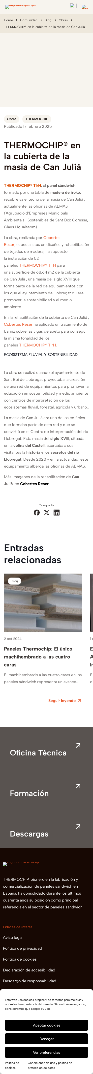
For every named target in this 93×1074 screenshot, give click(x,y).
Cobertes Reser (18, 324)
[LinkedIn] (57, 513)
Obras (63, 20)
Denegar (46, 1039)
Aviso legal (13, 937)
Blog (48, 20)
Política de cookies (20, 959)
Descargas (29, 833)
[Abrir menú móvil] (85, 7)
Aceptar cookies (46, 1025)
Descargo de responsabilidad (29, 981)
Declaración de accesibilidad (29, 970)
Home (8, 20)
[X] (47, 513)
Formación (29, 793)
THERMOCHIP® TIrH (37, 345)
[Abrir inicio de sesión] (73, 6)
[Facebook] (37, 513)
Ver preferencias (46, 1052)
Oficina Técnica (38, 752)
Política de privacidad (22, 948)
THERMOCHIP (36, 119)
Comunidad (28, 20)
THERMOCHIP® (33, 265)
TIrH (51, 265)
